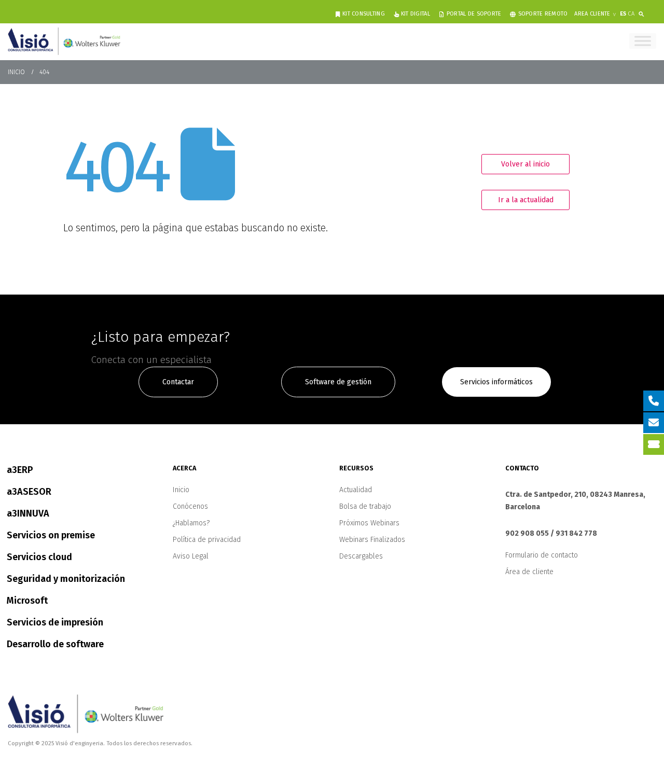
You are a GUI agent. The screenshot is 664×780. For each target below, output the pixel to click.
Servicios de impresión (55, 622)
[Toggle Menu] (642, 41)
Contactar (178, 382)
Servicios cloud (39, 557)
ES (623, 13)
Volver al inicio (525, 164)
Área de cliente (529, 571)
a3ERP (20, 470)
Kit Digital (415, 13)
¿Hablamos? (191, 523)
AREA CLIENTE (592, 13)
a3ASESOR (29, 491)
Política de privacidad (207, 539)
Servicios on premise (51, 535)
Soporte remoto (543, 13)
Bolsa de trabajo (365, 506)
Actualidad (355, 489)
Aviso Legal (191, 556)
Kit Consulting (363, 13)
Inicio (181, 489)
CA (631, 13)
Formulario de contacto (541, 555)
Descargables (361, 556)
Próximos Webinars (369, 523)
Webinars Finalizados (372, 539)
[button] (643, 12)
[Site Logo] (64, 41)
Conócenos (190, 506)
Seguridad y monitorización (66, 578)
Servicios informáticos (496, 382)
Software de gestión (338, 382)
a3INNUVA (28, 513)
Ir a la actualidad (526, 200)
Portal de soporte (474, 13)
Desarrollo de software (55, 644)
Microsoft (27, 600)
